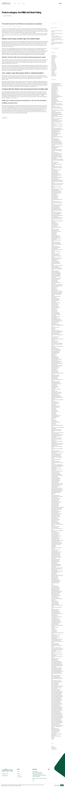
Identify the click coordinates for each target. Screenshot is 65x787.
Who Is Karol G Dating (55, 690)
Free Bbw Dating (54, 385)
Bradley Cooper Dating (55, 235)
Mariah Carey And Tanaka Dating (57, 507)
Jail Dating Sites (54, 476)
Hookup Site (53, 423)
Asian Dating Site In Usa (55, 130)
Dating (52, 264)
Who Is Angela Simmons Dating (57, 664)
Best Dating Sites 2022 (55, 179)
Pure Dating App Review (55, 555)
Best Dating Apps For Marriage (57, 159)
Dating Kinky (53, 315)
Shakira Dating (54, 574)
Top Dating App (54, 617)
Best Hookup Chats (54, 196)
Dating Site (53, 329)
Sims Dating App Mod (55, 579)
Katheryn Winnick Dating (56, 492)
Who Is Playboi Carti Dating (56, 709)
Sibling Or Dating (54, 576)
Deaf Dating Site (54, 342)
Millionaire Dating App (55, 523)
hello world (53, 408)
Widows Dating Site (54, 728)
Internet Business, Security (56, 444)
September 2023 (54, 56)
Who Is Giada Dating (55, 683)
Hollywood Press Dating (55, 415)
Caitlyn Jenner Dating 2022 (56, 237)
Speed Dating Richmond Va (56, 592)
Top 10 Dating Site (54, 615)
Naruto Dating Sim (54, 527)
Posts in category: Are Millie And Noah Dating (21, 12)
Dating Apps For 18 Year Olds (56, 293)
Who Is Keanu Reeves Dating (56, 693)
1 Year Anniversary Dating (56, 83)
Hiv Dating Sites (54, 414)
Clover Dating (54, 260)
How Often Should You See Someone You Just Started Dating (56, 430)
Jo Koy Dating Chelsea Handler (57, 483)
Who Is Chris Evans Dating (56, 672)
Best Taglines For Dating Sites (57, 215)
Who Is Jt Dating (54, 688)
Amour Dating (53, 98)
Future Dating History (55, 402)
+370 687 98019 (5, 775)
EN (61, 3)
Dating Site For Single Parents (57, 331)
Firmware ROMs (54, 377)
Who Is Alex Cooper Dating (56, 661)
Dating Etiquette (54, 303)
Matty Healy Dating (54, 512)
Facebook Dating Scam (55, 366)
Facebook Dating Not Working (57, 365)
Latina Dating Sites (54, 500)
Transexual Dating (54, 624)
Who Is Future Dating (55, 682)
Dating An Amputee (54, 281)
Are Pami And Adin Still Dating (56, 120)
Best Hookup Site (54, 197)
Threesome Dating (54, 610)
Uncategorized (54, 638)
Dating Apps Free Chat (55, 298)
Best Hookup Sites (54, 198)
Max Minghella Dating (55, 515)
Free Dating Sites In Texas (56, 393)
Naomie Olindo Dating (55, 526)
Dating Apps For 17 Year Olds (56, 292)
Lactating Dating (54, 497)
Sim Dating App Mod (54, 577)
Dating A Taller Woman (55, 275)
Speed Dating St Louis (55, 594)
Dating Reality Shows (55, 327)
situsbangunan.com (55, 582)
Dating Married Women (55, 316)
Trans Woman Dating (55, 623)
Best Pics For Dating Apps (56, 212)
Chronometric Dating (55, 259)
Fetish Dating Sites (54, 367)
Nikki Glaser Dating (55, 533)
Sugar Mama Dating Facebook (56, 598)
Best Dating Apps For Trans (56, 166)
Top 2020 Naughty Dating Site (56, 616)
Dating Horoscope (54, 308)
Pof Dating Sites (54, 550)
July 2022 (53, 71)
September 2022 (54, 69)
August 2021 (53, 74)
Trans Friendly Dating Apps (56, 622)
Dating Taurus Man (54, 341)
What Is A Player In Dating (56, 647)
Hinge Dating (53, 412)
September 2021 (54, 73)
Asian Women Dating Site (55, 131)
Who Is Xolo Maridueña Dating (57, 722)
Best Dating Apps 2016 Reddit (56, 153)
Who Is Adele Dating (55, 660)
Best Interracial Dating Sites (56, 204)
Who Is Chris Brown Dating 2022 (57, 671)
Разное (52, 737)
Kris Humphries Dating (55, 495)
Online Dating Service (55, 541)
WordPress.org (54, 749)
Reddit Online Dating (55, 560)
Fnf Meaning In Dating (55, 382)
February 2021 (53, 75)
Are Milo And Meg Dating (55, 113)
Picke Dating (53, 546)
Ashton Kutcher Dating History (57, 129)
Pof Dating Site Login (55, 549)
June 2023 (53, 59)
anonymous (53, 102)
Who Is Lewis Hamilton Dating (56, 699)
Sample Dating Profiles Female (57, 567)
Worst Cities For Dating (55, 729)
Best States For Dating (55, 214)
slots (52, 584)
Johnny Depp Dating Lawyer (56, 484)
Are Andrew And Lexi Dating (56, 103)
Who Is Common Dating (55, 676)
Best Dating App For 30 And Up (56, 143)
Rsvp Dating (53, 566)
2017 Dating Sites (54, 87)
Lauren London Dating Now (56, 501)
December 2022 (54, 66)
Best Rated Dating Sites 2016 (56, 213)
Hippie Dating (53, 413)
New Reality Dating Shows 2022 (57, 530)
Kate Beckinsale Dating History (57, 489)
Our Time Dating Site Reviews (56, 543)
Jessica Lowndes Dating (55, 480)
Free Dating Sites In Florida (56, 392)
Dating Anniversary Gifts (56, 282)
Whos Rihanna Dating (55, 724)
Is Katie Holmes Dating (55, 461)
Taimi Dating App (54, 600)
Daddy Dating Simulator (55, 263)
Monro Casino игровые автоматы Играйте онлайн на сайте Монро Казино (57, 43)
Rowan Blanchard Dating (56, 565)
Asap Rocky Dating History (56, 128)
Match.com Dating (54, 510)
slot (52, 583)
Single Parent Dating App (56, 580)
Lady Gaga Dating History (56, 498)
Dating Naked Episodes (55, 318)
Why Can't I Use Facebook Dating (57, 725)
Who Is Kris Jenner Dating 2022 (57, 696)
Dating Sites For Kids (55, 333)
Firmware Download (55, 376)
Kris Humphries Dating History (57, 496)
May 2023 (52, 60)
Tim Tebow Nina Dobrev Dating (56, 613)
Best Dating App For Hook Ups (56, 146)
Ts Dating (53, 628)
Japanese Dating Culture (56, 478)
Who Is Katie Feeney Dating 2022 (57, 691)
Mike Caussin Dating (55, 522)
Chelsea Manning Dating (55, 243)
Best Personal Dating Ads (56, 209)
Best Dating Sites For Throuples (57, 183)
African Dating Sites (55, 95)
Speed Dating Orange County (56, 591)
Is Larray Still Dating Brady (56, 464)
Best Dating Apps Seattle (56, 169)
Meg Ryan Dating (54, 517)
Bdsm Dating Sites (54, 134)
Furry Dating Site (54, 401)
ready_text (53, 558)
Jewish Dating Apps (55, 481)
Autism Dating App (54, 132)
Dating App (53, 283)
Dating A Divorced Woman (56, 267)
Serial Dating (53, 573)
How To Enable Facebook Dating (57, 434)
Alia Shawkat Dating (55, 97)
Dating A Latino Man (55, 270)
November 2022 (54, 67)
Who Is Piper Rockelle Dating (56, 708)
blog (52, 228)
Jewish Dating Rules (55, 482)
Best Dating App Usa (55, 152)
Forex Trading (54, 384)
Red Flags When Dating (55, 559)
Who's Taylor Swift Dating (56, 723)
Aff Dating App (54, 94)
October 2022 (53, 68)
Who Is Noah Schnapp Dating (56, 707)
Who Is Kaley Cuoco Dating (56, 689)
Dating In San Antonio (55, 313)
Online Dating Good (55, 539)
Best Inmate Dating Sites (55, 201)
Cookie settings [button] (56, 785)
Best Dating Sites (54, 178)
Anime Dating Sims (54, 100)
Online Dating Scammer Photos (57, 540)
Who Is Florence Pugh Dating (56, 681)
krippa (52, 494)
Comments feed (54, 748)
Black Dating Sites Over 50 (56, 227)
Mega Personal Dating (55, 518)
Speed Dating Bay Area (55, 590)
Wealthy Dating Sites (55, 644)
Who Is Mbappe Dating (55, 705)
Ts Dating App (53, 629)
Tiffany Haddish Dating (55, 612)
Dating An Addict (54, 280)
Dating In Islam (54, 311)
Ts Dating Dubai (54, 630)
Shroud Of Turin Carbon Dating (57, 575)
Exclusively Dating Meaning (56, 361)
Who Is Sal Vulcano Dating (56, 712)
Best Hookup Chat (54, 195)
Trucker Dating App (55, 627)
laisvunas (9, 26)
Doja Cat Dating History (55, 350)
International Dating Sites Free (57, 443)
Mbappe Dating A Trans (55, 516)
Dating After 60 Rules (55, 279)
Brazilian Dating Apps (55, 236)
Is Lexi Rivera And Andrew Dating (57, 465)
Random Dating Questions (56, 557)
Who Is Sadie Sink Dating (55, 711)
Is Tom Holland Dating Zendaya (57, 475)
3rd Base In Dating (54, 88)
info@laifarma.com (5, 773)
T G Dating (53, 599)
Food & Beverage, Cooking (56, 383)
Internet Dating (54, 445)
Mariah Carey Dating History (56, 508)
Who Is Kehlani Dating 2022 (56, 694)
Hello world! (53, 409)
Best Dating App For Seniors (56, 149)
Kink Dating (53, 493)
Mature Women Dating (55, 514)
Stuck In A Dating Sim (55, 597)
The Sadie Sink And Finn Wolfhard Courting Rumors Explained (22, 24)
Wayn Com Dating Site (55, 643)
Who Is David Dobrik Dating (56, 677)
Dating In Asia (53, 309)
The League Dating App (55, 609)
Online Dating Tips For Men (56, 542)
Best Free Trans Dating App (56, 192)
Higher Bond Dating (55, 411)
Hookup (52, 418)
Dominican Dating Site (55, 351)
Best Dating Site (54, 176)
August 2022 (53, 70)
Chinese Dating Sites (55, 246)
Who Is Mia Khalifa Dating (56, 706)
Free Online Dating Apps (55, 395)
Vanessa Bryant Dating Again (56, 639)
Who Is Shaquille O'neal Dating (57, 713)
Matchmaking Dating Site (56, 511)
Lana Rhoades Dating (55, 499)
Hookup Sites (53, 424)
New (52, 529)
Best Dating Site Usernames (56, 177)
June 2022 (53, 72)
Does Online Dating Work (56, 349)
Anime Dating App (54, 99)
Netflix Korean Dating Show (56, 528)
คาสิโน (52, 739)
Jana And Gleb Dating (55, 477)
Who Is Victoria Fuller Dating (56, 721)
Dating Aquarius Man (55, 299)
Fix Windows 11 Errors (55, 381)
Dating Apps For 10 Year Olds (56, 291)
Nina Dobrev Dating (55, 534)
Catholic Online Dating (55, 242)
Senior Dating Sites (55, 572)
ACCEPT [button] (62, 785)
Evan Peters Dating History (56, 359)
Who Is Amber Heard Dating (56, 663)
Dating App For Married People (57, 284)
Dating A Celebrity (54, 266)
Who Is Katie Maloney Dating (56, 692)
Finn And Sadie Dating (55, 375)
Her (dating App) (54, 410)
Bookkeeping (53, 233)
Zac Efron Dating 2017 (55, 730)
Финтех (52, 738)
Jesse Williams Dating (55, 479)
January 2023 (53, 65)
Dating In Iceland (54, 310)
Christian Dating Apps (55, 253)
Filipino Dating (54, 369)
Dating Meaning (54, 317)
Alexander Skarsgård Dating (56, 96)
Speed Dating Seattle (55, 593)
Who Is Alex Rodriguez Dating (56, 662)
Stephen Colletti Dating (55, 595)
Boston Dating (54, 234)
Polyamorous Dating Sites (56, 551)
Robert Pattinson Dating (56, 564)
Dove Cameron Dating (55, 352)
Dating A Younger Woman (56, 278)
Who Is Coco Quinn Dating (56, 675)
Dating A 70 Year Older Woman (56, 265)
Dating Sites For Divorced (56, 332)
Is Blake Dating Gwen (55, 450)
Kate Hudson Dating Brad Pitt (56, 490)
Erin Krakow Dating (55, 357)
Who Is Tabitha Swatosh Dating (57, 715)
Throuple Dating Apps (55, 611)
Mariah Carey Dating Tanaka (56, 509)
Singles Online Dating (55, 581)
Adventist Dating (54, 93)
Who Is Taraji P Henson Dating (57, 716)
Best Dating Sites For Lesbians (57, 180)
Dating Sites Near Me (55, 336)
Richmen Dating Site (55, 563)
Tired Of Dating (54, 614)
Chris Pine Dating (54, 248)
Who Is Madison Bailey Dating (56, 704)
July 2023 (53, 58)
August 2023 (53, 57)
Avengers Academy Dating (56, 133)
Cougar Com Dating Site (55, 262)
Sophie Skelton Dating (55, 588)
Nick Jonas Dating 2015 (55, 532)
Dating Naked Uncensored (56, 319)
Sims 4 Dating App (54, 578)
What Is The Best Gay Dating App (57, 648)
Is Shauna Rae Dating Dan (56, 474)
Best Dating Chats (54, 171)
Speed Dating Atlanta (55, 589)
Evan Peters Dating (54, 358)
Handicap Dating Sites (55, 407)
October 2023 (53, 55)
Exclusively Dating (54, 360)
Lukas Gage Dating (54, 506)
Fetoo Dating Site (54, 368)
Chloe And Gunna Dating (55, 247)
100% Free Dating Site (55, 84)
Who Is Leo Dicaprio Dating (56, 698)
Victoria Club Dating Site (56, 640)
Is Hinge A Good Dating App (56, 456)
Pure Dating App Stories (55, 556)
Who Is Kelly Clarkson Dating (56, 695)
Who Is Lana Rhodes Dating (56, 697)
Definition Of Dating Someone (56, 343)
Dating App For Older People (56, 285)
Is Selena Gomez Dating (55, 473)
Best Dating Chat (54, 170)
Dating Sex (53, 328)
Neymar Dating (54, 531)
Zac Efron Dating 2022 (55, 731)
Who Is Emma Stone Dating (56, 680)
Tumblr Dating (54, 631)
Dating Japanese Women (55, 314)
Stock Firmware (54, 596)
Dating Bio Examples (55, 300)
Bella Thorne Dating (55, 138)
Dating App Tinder (54, 286)
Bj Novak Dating (54, 225)
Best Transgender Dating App (56, 217)
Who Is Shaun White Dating (56, 714)
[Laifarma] (6, 3)
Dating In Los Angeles (55, 312)
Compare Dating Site (55, 261)
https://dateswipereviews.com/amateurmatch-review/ (11, 33)
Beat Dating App (54, 135)
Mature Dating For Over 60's (56, 513)
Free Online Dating (54, 394)
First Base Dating (54, 378)
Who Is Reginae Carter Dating (56, 710)
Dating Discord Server (55, 302)
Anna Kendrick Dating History (57, 101)
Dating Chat (53, 301)
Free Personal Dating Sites (56, 396)
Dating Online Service (55, 324)
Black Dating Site (54, 226)
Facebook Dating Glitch (55, 362)
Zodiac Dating (54, 732)
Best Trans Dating (54, 216)
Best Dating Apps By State (56, 154)
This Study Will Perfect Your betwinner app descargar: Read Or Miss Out (57, 39)
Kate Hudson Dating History (56, 491)
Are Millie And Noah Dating (17, 26)
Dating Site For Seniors (55, 330)
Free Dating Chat (54, 391)
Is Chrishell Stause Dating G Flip (57, 451)
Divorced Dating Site (55, 348)
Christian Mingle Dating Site (56, 258)
